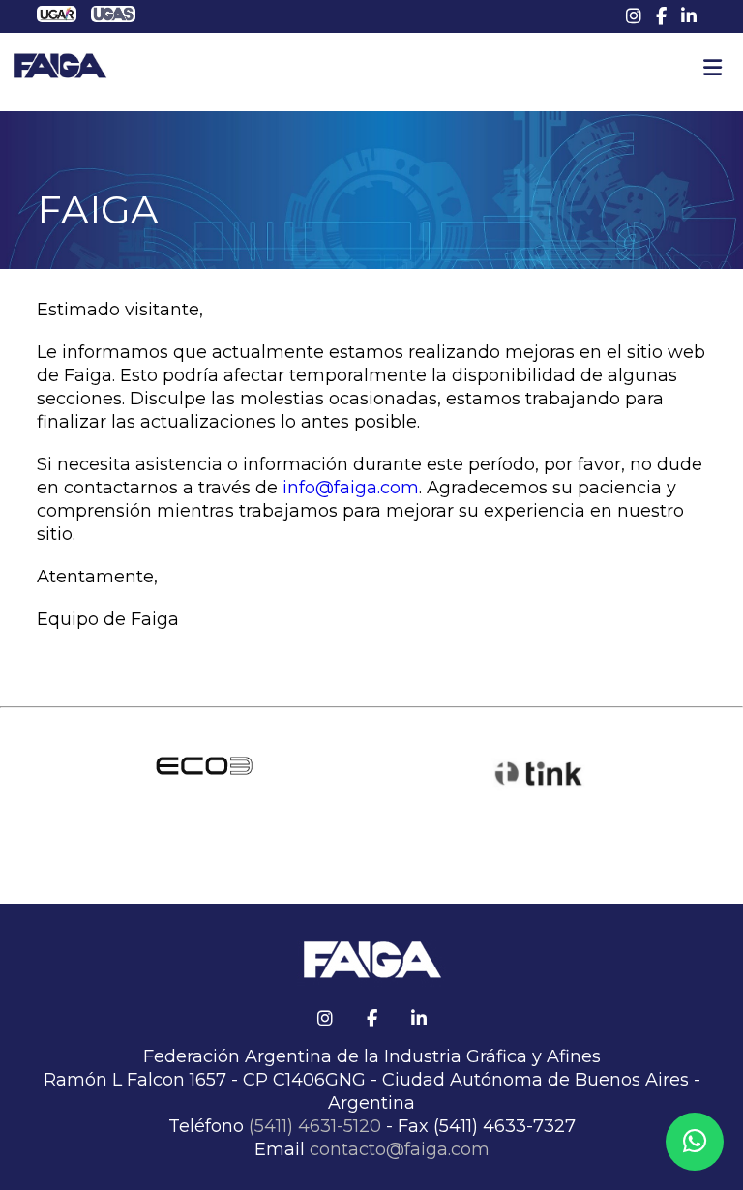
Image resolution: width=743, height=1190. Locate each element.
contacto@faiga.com (400, 1149)
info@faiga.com (350, 487)
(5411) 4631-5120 (315, 1126)
